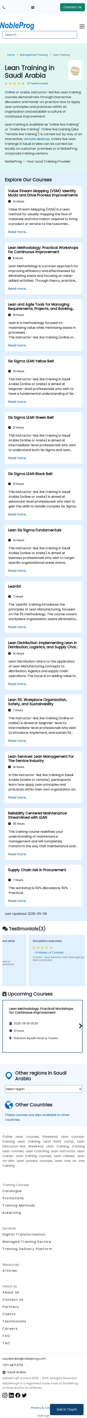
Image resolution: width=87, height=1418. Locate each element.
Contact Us (73, 7)
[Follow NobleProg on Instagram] (4, 1395)
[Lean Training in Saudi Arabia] (21, 25)
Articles (9, 1270)
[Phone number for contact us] (4, 7)
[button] (79, 1025)
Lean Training (61, 55)
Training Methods (18, 1205)
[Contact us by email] (33, 7)
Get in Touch (67, 1409)
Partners (10, 1307)
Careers (10, 1328)
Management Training (34, 55)
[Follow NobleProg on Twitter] (24, 1395)
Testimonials (14, 1321)
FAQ (6, 1335)
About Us (10, 1292)
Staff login (43, 1415)
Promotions (13, 1198)
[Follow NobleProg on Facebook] (17, 1395)
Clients (9, 1314)
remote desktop (37, 139)
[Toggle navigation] (82, 26)
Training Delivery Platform (27, 1249)
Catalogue (12, 1191)
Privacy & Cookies (43, 1408)
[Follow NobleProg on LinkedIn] (11, 1395)
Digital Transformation (23, 1234)
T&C (6, 1343)
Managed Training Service (26, 1241)
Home (11, 55)
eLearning (11, 1212)
